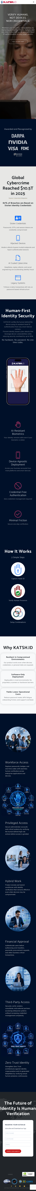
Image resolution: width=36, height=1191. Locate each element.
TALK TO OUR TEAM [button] (18, 41)
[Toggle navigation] (33, 2)
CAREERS (10, 1174)
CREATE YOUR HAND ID (13, 1151)
